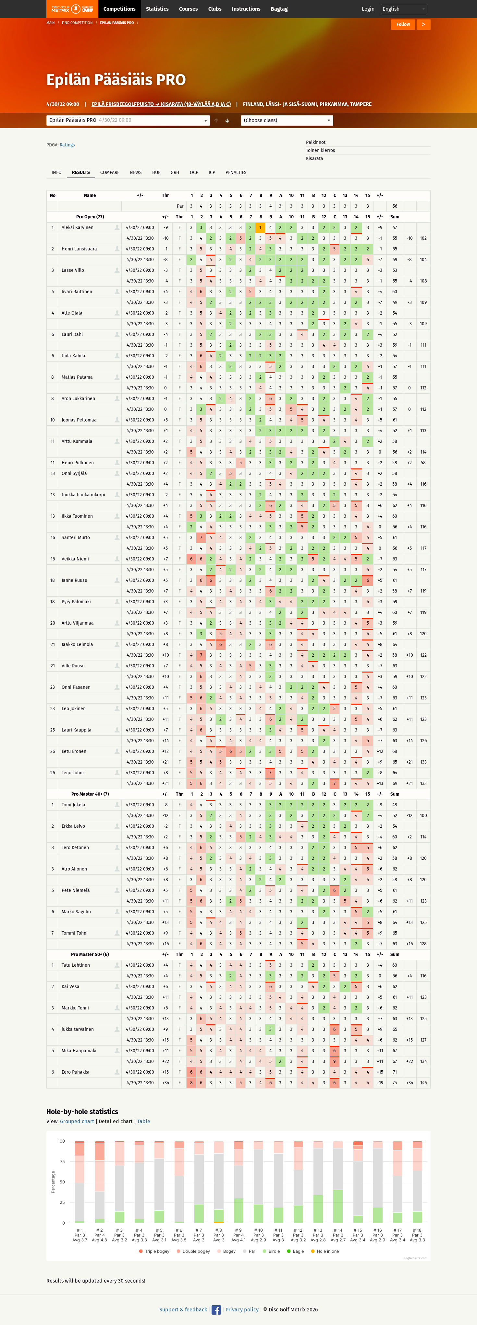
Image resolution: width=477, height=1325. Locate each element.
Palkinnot (315, 142)
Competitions (120, 9)
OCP (194, 172)
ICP (212, 172)
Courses (188, 9)
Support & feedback (183, 1310)
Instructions (246, 9)
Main (50, 23)
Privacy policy (242, 1310)
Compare (109, 172)
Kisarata (314, 158)
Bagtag (279, 9)
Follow (403, 24)
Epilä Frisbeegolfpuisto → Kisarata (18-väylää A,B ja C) (161, 104)
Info (57, 172)
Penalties (236, 172)
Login (368, 9)
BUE (156, 172)
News (136, 172)
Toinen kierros (320, 150)
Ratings (67, 145)
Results (81, 172)
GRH (175, 172)
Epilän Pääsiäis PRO (116, 79)
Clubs (215, 9)
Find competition (77, 23)
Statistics (157, 9)
